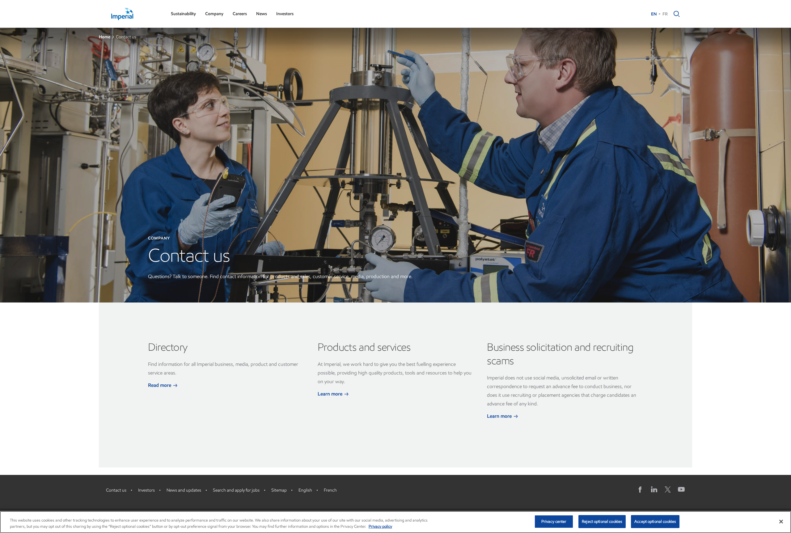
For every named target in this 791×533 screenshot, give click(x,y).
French (330, 490)
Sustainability (183, 13)
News (261, 13)
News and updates (184, 490)
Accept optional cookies (655, 521)
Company (214, 13)
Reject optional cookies (602, 521)
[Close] (781, 521)
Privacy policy (380, 526)
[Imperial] (135, 14)
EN (654, 14)
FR (665, 14)
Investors (285, 13)
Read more (160, 385)
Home (104, 37)
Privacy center (554, 521)
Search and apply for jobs (236, 490)
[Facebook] (640, 489)
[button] (675, 14)
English (305, 490)
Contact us (116, 490)
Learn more (331, 394)
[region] (395, 522)
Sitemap (279, 490)
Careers (240, 13)
